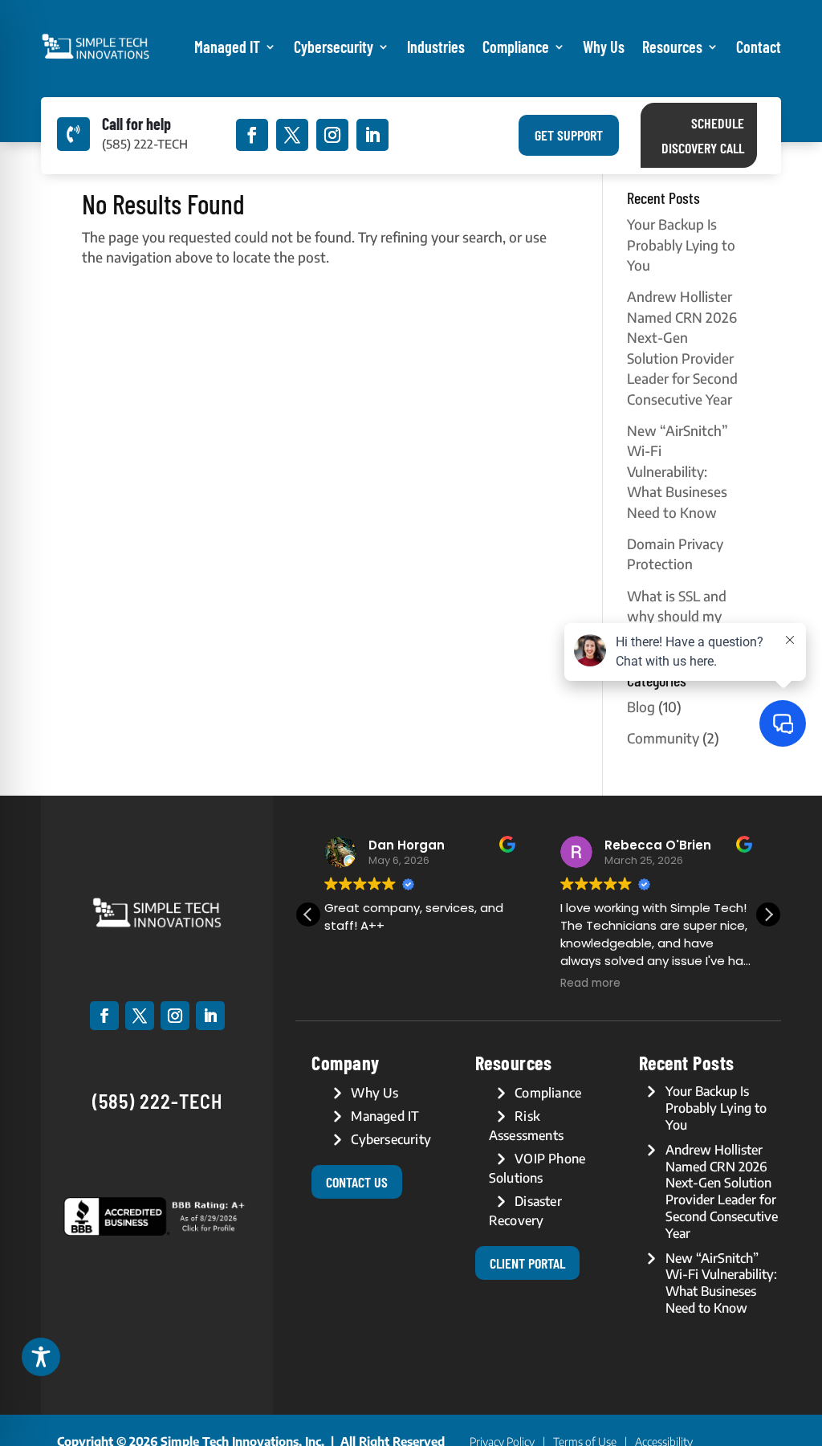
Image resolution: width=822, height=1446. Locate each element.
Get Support (569, 135)
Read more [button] (590, 983)
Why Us (604, 46)
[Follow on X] (292, 135)
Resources (672, 46)
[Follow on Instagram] (332, 135)
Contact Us (357, 1182)
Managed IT (227, 46)
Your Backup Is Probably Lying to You (681, 244)
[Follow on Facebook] (252, 135)
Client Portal (527, 1263)
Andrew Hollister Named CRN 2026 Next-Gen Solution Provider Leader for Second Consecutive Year (721, 1191)
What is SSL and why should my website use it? (676, 616)
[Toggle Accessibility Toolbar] (41, 1357)
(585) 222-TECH (157, 1101)
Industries (436, 46)
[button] (768, 914)
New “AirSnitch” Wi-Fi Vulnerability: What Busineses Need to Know (677, 471)
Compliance (515, 46)
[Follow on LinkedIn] (372, 135)
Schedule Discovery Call (702, 135)
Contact (758, 46)
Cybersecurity (333, 46)
